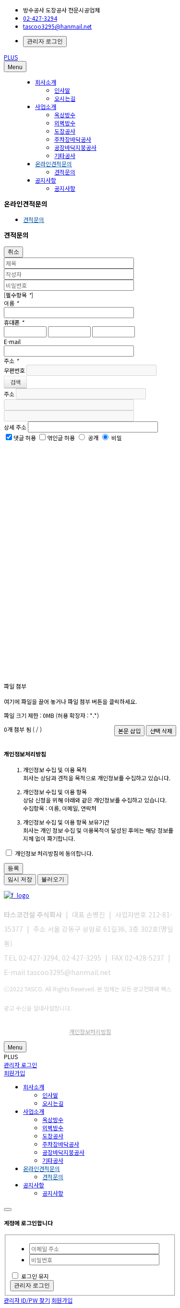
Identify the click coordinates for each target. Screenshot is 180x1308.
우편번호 (14, 370)
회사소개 (45, 82)
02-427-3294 (40, 18)
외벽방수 (64, 123)
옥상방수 (64, 115)
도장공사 (64, 131)
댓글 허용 (24, 437)
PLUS (11, 57)
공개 (93, 437)
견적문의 (64, 172)
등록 (13, 868)
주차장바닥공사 (72, 139)
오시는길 (64, 98)
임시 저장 (20, 879)
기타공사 (64, 155)
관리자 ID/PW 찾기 (27, 1300)
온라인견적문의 (53, 164)
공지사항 (45, 180)
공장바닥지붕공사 (75, 147)
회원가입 (14, 1073)
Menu (15, 67)
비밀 (116, 437)
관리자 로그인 (45, 41)
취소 (13, 251)
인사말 (62, 90)
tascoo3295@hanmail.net (57, 26)
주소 (9, 394)
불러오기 (52, 879)
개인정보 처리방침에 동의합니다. (53, 853)
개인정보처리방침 (90, 1031)
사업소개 (45, 106)
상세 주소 (15, 427)
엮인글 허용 (61, 437)
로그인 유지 (35, 1276)
